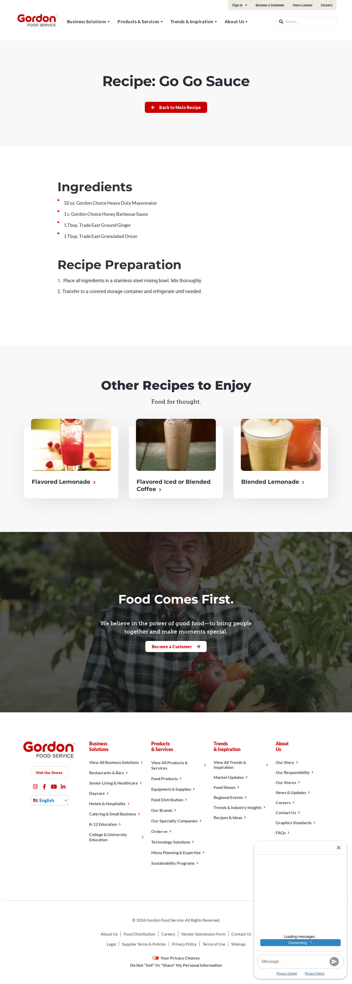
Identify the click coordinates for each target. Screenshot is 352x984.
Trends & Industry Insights (238, 807)
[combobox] (306, 21)
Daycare (97, 793)
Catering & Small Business (112, 813)
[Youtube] (53, 786)
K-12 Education (103, 824)
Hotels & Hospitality (107, 803)
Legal (111, 943)
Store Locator (303, 5)
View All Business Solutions (114, 762)
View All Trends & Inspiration (230, 765)
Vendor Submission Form (203, 933)
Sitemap (238, 943)
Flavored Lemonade (62, 481)
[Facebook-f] (44, 786)
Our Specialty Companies (174, 820)
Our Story (285, 762)
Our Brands (161, 810)
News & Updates (291, 792)
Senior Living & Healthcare (113, 782)
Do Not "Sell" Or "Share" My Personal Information (176, 965)
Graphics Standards (294, 822)
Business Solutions (86, 21)
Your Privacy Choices (180, 957)
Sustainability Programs (173, 863)
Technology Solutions (170, 841)
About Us (234, 21)
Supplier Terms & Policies (144, 943)
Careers (326, 5)
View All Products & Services (169, 765)
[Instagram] (35, 786)
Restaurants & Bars (106, 772)
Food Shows (225, 787)
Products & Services (138, 21)
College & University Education (108, 837)
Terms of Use (214, 943)
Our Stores (286, 782)
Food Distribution (167, 799)
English (46, 800)
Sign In (237, 5)
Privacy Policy (184, 943)
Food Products (164, 778)
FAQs (281, 832)
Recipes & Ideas (228, 817)
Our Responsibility (293, 772)
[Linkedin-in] (63, 786)
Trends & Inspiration (192, 21)
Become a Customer (270, 5)
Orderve (159, 831)
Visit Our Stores (49, 772)
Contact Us (286, 812)
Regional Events (228, 797)
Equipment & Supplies (171, 789)
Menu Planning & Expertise (176, 852)
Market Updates (229, 777)
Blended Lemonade (271, 481)
